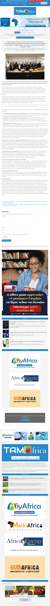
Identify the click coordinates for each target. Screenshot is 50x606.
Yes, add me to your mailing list (5, 237)
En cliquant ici (25, 420)
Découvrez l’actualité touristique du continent (25, 30)
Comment (4, 215)
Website (3, 232)
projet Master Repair (41, 49)
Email (3, 230)
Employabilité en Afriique (13, 49)
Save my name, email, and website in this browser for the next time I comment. (16, 234)
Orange (21, 49)
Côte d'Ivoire (17, 485)
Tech (25, 479)
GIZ (19, 49)
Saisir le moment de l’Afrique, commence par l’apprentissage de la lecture (27, 341)
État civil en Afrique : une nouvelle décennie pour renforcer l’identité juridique (26, 478)
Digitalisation (21, 479)
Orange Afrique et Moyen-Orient (30, 49)
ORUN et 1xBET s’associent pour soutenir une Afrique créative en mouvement (28, 332)
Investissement (33, 485)
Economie (28, 485)
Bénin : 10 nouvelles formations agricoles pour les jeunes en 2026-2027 (24, 489)
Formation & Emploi (40, 48)
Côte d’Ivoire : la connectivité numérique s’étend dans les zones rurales (25, 483)
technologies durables (20, 50)
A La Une (22, 48)
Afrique (16, 479)
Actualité (26, 48)
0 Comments (31, 50)
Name (3, 227)
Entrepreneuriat (32, 48)
